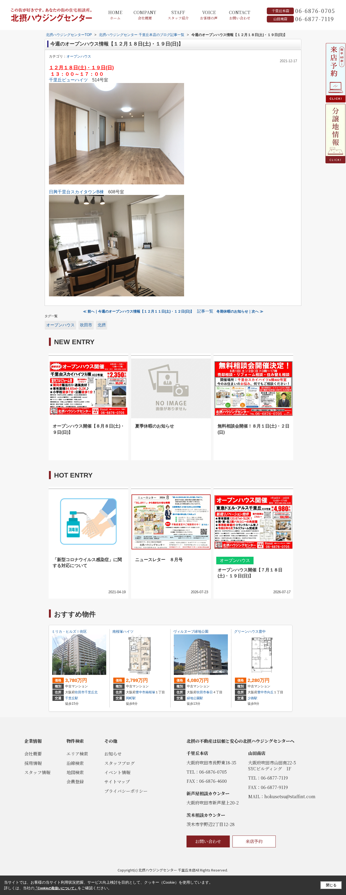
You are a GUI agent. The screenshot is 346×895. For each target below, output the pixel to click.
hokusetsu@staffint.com (289, 796)
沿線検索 (75, 763)
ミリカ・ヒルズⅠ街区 (69, 631)
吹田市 (86, 325)
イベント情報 (117, 772)
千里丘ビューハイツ (68, 80)
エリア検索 (77, 754)
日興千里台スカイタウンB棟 (76, 192)
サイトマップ (117, 781)
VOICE (209, 14)
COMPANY (145, 14)
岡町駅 (131, 698)
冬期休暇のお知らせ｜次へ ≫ (240, 311)
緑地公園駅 (195, 698)
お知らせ (113, 754)
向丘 (270, 692)
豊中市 (140, 692)
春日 (209, 692)
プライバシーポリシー (126, 791)
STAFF (178, 14)
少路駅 (252, 698)
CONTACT (239, 14)
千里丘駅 (71, 698)
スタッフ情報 (37, 772)
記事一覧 (205, 311)
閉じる (331, 885)
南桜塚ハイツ (123, 631)
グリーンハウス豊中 (250, 631)
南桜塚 (150, 692)
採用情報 (33, 763)
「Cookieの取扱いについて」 (56, 888)
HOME (115, 14)
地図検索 (75, 772)
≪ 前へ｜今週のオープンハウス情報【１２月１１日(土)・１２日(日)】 (138, 311)
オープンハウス (78, 56)
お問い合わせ (208, 841)
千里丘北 (91, 692)
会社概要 (33, 754)
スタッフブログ (119, 763)
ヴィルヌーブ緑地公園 (190, 631)
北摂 (102, 325)
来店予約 (254, 841)
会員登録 (75, 781)
